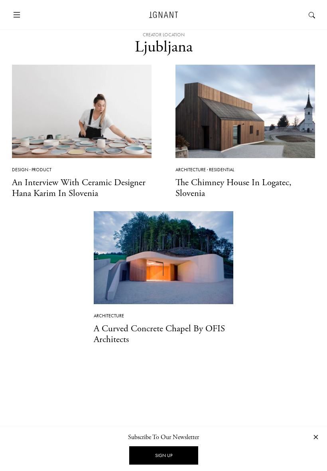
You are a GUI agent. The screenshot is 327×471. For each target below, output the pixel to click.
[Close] (316, 437)
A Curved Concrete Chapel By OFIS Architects (159, 334)
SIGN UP (163, 455)
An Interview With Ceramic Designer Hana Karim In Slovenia (79, 188)
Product (41, 169)
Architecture (190, 169)
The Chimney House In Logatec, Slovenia (233, 188)
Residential (221, 169)
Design (20, 169)
